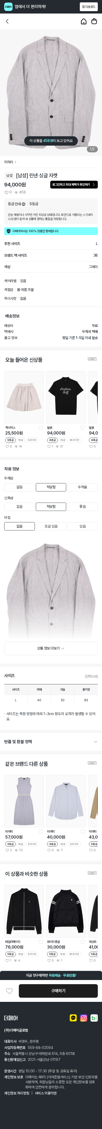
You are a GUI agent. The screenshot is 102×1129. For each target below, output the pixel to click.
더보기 (92, 358)
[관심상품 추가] (9, 991)
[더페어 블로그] (94, 1018)
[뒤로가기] (7, 21)
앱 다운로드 (88, 7)
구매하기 (58, 990)
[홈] (83, 21)
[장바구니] (94, 21)
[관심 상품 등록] (41, 428)
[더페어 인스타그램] (83, 1018)
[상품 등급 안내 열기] (23, 204)
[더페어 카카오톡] (73, 1018)
